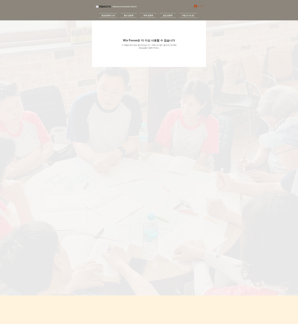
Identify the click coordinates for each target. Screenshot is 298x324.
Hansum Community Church (124, 6)
